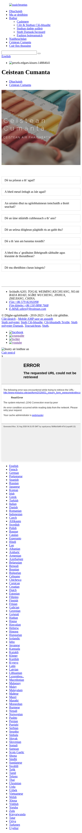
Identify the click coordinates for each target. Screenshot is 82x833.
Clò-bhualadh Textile (57, 322)
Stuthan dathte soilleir (30, 28)
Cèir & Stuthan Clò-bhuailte (34, 25)
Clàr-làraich (9, 318)
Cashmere (23, 21)
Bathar (13, 18)
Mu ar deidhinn (18, 14)
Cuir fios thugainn (20, 45)
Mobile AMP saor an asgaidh (35, 318)
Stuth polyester (10, 322)
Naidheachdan (18, 38)
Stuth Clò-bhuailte (32, 322)
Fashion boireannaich (30, 35)
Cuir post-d (8, 352)
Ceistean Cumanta (20, 42)
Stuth (45, 325)
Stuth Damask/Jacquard (31, 32)
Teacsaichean (33, 325)
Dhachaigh (15, 11)
